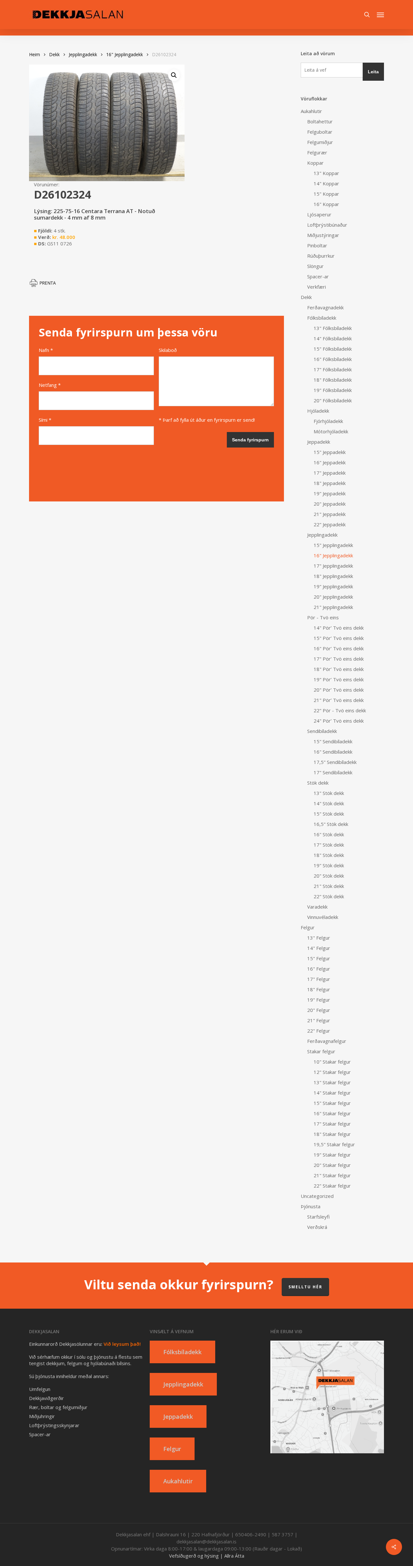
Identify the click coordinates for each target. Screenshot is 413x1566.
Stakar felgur (321, 1051)
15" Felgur (318, 958)
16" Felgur (318, 968)
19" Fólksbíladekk (333, 390)
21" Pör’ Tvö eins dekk (339, 700)
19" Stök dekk (329, 865)
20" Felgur (318, 1010)
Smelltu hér (305, 1287)
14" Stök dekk (329, 803)
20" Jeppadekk (330, 503)
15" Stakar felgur (332, 1103)
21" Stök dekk (329, 886)
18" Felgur (318, 989)
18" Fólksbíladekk (333, 379)
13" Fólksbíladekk (333, 328)
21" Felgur (318, 1020)
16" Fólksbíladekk (333, 359)
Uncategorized (317, 1196)
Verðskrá (317, 1227)
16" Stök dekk (329, 834)
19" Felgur (318, 999)
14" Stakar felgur (332, 1092)
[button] (380, 14)
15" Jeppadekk (330, 452)
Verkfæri (316, 286)
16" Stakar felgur (332, 1113)
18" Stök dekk (329, 855)
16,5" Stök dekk (331, 824)
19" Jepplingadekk (333, 586)
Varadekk (317, 906)
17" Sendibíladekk (333, 772)
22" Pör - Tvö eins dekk (340, 710)
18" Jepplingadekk (333, 576)
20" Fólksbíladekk (333, 400)
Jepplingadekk (83, 54)
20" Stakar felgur (332, 1165)
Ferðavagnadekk (325, 307)
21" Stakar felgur (332, 1175)
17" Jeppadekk (330, 472)
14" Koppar (326, 183)
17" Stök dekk (329, 844)
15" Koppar (326, 194)
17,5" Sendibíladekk (335, 762)
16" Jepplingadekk (124, 54)
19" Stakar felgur (332, 1154)
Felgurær (317, 152)
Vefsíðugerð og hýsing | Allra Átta (206, 1555)
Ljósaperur (319, 214)
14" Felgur (318, 948)
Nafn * (46, 350)
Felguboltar (319, 132)
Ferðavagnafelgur (326, 1041)
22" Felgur (318, 1030)
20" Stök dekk (329, 875)
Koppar (315, 163)
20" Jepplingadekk (333, 596)
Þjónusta (310, 1206)
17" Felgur (318, 979)
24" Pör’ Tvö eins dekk (339, 720)
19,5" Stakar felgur (334, 1144)
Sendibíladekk (322, 731)
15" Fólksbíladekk (333, 348)
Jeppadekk (318, 441)
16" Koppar (326, 204)
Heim (34, 54)
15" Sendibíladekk (333, 741)
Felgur (308, 927)
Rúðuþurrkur (321, 255)
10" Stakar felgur (332, 1061)
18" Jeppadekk (330, 483)
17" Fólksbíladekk (333, 369)
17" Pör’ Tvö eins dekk (339, 658)
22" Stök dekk (329, 896)
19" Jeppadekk (330, 493)
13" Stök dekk (329, 793)
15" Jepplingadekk (333, 545)
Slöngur (315, 266)
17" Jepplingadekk (333, 565)
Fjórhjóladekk (328, 421)
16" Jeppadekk (330, 462)
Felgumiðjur (320, 142)
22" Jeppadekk (330, 524)
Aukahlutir (311, 111)
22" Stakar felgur (332, 1185)
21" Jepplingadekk (333, 607)
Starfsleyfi (318, 1216)
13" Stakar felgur (332, 1082)
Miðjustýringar (323, 235)
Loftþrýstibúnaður (327, 225)
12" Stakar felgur (332, 1072)
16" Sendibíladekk (333, 751)
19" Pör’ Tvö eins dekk (339, 679)
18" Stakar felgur (332, 1134)
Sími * (45, 420)
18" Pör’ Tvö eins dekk (339, 669)
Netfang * (50, 385)
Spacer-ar (318, 276)
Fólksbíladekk (321, 317)
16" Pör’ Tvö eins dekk (339, 648)
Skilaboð (168, 350)
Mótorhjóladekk (331, 431)
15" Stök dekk (329, 813)
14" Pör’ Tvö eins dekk (339, 627)
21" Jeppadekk (330, 514)
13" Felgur (318, 937)
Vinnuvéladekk (322, 917)
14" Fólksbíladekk (333, 338)
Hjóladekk (318, 410)
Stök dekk (317, 782)
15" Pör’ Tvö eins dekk (339, 638)
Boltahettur (320, 121)
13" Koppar (326, 173)
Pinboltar (317, 245)
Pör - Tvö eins (323, 617)
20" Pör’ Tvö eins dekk (339, 689)
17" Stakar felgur (332, 1123)
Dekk (54, 54)
